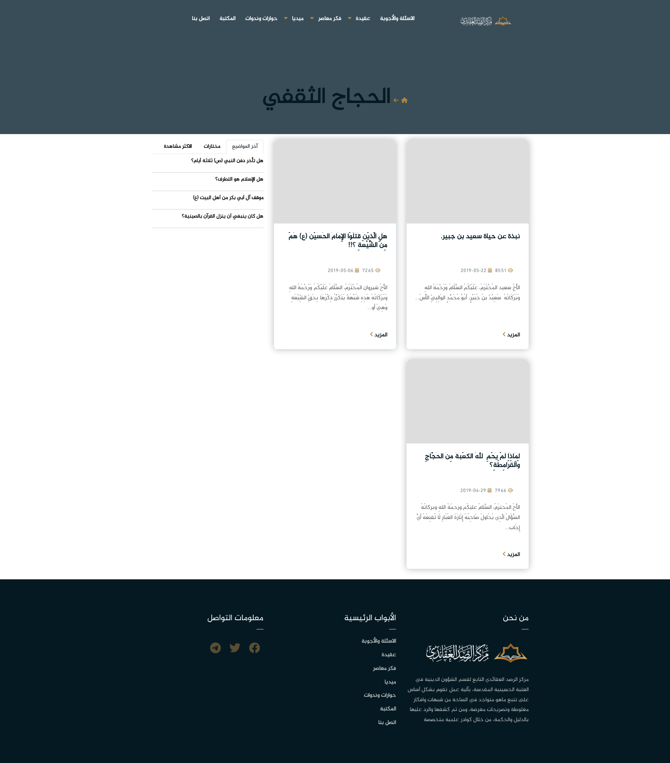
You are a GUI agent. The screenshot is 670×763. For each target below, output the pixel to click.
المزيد (513, 335)
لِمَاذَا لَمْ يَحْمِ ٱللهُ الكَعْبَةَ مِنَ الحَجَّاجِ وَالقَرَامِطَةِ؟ (472, 461)
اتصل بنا (201, 18)
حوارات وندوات (261, 18)
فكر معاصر (329, 18)
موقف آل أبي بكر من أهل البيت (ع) (228, 197)
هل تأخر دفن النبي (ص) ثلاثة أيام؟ (227, 160)
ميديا (298, 18)
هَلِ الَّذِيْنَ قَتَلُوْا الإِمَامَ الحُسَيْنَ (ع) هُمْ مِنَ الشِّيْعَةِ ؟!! (338, 241)
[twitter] (235, 649)
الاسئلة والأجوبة (397, 18)
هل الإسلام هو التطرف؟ (239, 179)
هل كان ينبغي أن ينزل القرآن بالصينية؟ (222, 216)
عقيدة (363, 18)
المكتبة (227, 18)
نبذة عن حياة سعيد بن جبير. (480, 236)
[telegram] (215, 649)
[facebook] (254, 649)
